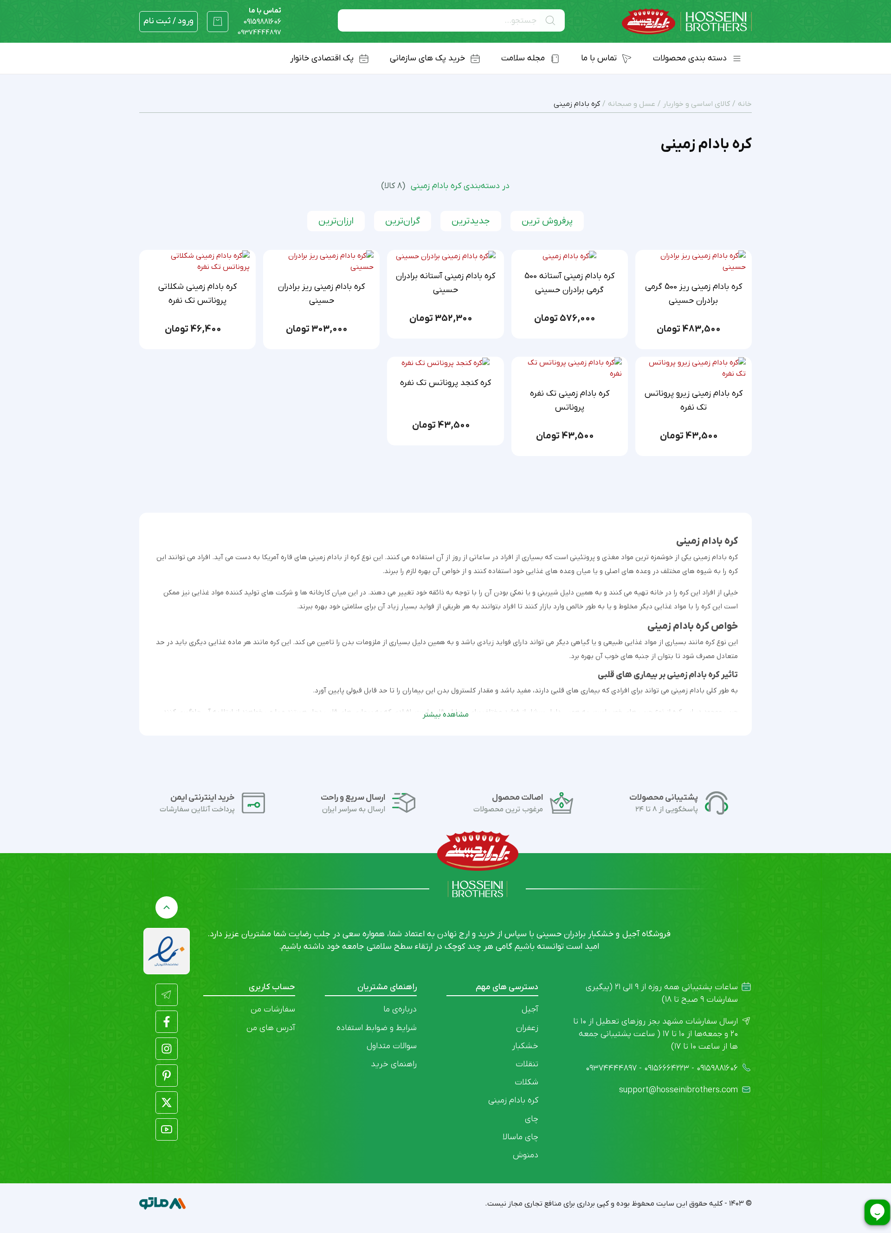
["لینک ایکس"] (166, 1102)
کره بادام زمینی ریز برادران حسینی (321, 293)
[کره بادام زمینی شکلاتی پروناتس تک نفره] (197, 261)
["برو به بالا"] (166, 907)
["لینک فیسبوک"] (166, 1022)
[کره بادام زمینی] (569, 256)
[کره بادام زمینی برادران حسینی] (446, 256)
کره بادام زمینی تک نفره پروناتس (569, 400)
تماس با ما (262, 16)
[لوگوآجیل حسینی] (687, 21)
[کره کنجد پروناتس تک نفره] (445, 362)
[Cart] (217, 21)
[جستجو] (552, 20)
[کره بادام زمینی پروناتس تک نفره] (569, 367)
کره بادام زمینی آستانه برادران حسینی (445, 283)
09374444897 (259, 32)
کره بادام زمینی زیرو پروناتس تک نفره (693, 400)
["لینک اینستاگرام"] (166, 1048)
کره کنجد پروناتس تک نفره (445, 383)
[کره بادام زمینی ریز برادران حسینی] (693, 261)
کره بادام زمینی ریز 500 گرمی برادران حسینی (693, 293)
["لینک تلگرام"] (166, 995)
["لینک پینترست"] (166, 1075)
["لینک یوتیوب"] (166, 1129)
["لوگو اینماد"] (166, 951)
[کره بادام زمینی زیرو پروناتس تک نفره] (693, 367)
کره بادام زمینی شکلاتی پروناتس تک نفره (197, 293)
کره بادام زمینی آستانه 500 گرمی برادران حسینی (569, 283)
